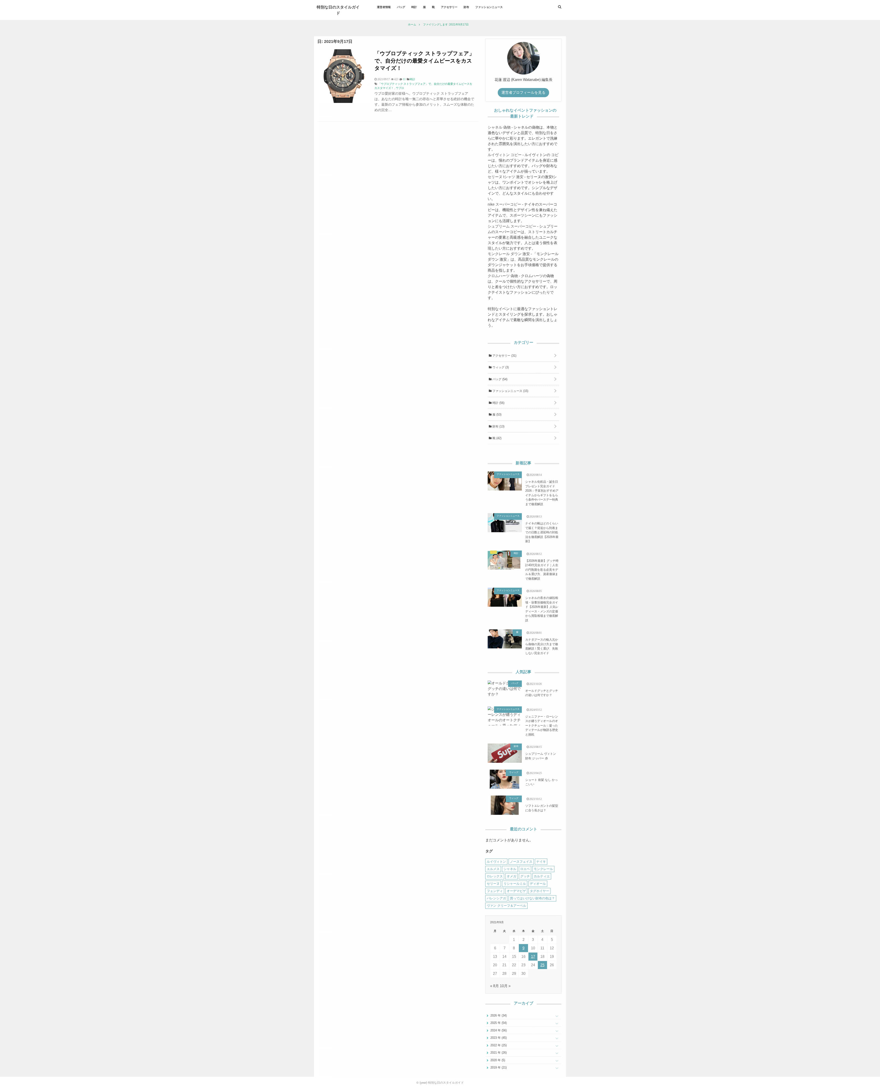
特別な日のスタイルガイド (338, 10)
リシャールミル (514, 883)
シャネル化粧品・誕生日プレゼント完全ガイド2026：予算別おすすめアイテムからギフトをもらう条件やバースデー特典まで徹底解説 (541, 493)
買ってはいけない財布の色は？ (532, 898)
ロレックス (495, 876)
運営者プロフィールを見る (523, 92)
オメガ (511, 876)
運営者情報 (384, 7)
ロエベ (525, 869)
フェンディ (495, 891)
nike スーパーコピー (504, 204)
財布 (466, 7)
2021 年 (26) (498, 1052)
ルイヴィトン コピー (505, 155)
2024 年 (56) (498, 1030)
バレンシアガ (496, 898)
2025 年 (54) (498, 1023)
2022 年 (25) (498, 1045)
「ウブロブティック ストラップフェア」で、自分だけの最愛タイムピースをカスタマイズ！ (424, 60)
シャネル (509, 869)
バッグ (401, 7)
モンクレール (543, 869)
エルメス (493, 869)
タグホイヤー (539, 891)
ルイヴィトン (496, 861)
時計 (414, 7)
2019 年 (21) (498, 1067)
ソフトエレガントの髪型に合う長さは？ (541, 808)
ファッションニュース (489, 7)
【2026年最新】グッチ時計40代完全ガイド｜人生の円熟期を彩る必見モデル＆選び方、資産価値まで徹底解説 (541, 569)
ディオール (538, 883)
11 (404, 79)
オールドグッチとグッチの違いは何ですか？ (541, 693)
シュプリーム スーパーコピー (512, 226)
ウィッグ (500, 367)
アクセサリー (449, 7)
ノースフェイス (521, 861)
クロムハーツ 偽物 (503, 276)
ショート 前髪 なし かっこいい (541, 782)
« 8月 (494, 986)
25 (542, 965)
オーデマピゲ (516, 891)
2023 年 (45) (498, 1037)
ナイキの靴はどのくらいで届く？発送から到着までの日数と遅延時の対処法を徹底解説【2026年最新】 (541, 532)
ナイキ (541, 861)
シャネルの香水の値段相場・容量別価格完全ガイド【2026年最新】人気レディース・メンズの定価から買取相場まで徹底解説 (541, 609)
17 (533, 957)
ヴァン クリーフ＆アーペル (506, 905)
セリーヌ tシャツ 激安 (505, 177)
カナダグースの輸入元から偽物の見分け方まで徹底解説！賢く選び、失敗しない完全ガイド (541, 646)
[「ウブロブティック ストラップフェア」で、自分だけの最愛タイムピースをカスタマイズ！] (344, 102)
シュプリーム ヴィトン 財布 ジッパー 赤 (540, 756)
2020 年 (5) (497, 1060)
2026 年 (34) (498, 1015)
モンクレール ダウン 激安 (509, 254)
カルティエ (542, 876)
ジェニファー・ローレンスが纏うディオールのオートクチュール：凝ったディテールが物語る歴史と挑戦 (541, 725)
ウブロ (400, 88)
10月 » (505, 986)
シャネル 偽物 (499, 127)
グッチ (525, 876)
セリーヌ (493, 883)
